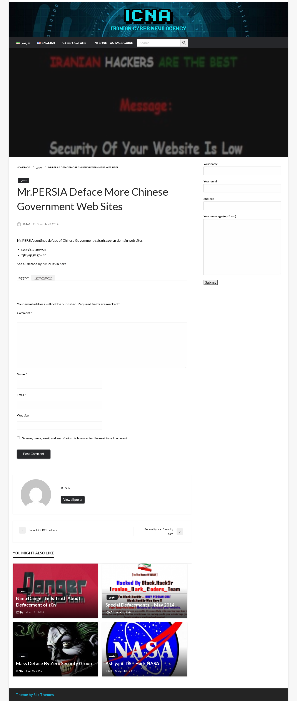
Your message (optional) (220, 216)
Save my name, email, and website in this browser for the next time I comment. (75, 438)
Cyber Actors (74, 43)
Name (22, 374)
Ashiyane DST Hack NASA (132, 663)
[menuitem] (23, 42)
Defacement (43, 278)
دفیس (39, 167)
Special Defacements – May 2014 (139, 604)
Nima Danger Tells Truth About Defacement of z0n (48, 601)
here (63, 264)
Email (21, 395)
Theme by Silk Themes (35, 694)
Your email (210, 181)
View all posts (72, 499)
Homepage (23, 167)
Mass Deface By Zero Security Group (54, 663)
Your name (211, 164)
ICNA (27, 224)
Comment (25, 313)
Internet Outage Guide (113, 43)
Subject (209, 198)
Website (23, 415)
